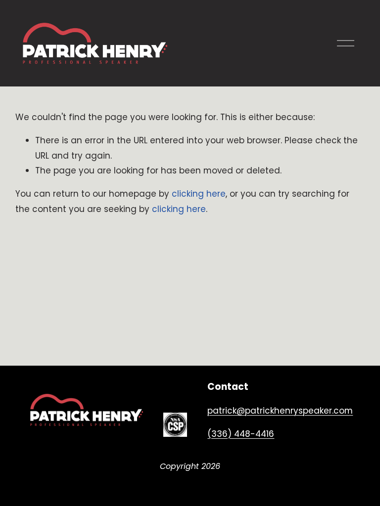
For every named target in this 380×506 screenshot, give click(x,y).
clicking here (199, 194)
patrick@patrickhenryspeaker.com (280, 411)
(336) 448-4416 (240, 434)
